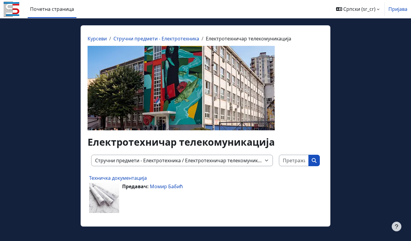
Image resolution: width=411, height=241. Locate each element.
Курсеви (97, 38)
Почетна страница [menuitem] (52, 9)
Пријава (397, 9)
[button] (357, 9)
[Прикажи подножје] (396, 226)
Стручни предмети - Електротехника (156, 38)
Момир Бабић (166, 186)
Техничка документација (118, 178)
